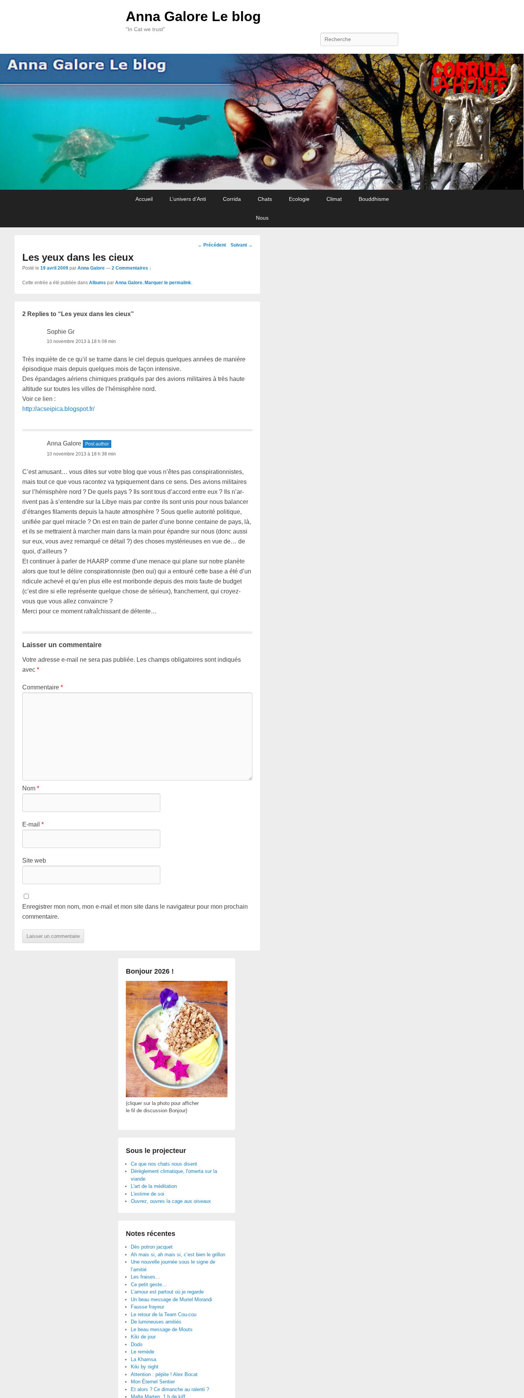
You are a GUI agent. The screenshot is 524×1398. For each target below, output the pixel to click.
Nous (262, 218)
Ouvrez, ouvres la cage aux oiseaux (171, 1201)
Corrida (232, 199)
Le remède (142, 1352)
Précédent (212, 245)
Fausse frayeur (147, 1307)
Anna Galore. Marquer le (142, 282)
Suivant (242, 245)
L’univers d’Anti (188, 199)
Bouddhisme (374, 199)
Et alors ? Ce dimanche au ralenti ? (170, 1389)
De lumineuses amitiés (156, 1322)
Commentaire (42, 687)
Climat (334, 199)
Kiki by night (144, 1367)
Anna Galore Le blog (193, 16)
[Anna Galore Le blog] (262, 122)
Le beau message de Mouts (162, 1329)
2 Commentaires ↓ (132, 268)
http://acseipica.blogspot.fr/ (58, 409)
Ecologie (299, 199)
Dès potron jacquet (152, 1247)
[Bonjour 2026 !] (176, 1095)
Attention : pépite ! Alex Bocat (164, 1374)
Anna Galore (91, 268)
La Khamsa (143, 1359)
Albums (97, 282)
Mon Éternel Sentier (153, 1382)
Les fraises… (145, 1277)
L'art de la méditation (154, 1186)
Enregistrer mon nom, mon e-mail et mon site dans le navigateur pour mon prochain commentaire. (135, 911)
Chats (265, 199)
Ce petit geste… (149, 1284)
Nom (30, 788)
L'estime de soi (147, 1194)
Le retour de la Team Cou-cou (163, 1314)
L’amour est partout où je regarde (167, 1292)
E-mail (33, 824)
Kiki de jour (143, 1337)
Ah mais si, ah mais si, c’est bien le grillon (178, 1254)
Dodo (136, 1344)
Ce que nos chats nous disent (164, 1164)
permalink (180, 282)
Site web (34, 860)
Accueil (144, 199)
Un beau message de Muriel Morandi (171, 1299)
